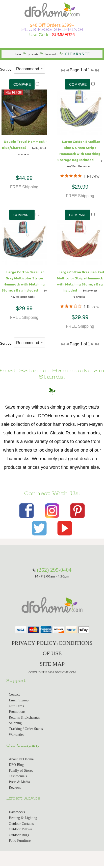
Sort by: (6, 69)
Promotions (17, 712)
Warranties (16, 735)
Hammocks (17, 812)
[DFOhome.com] (51, 9)
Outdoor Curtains (21, 824)
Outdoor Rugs (19, 835)
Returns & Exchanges (24, 717)
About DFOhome (21, 759)
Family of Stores (21, 770)
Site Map (52, 664)
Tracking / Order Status (26, 729)
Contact (14, 694)
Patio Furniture (20, 840)
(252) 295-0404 (54, 570)
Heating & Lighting (23, 818)
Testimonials (18, 776)
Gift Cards (16, 706)
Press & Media (19, 782)
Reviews (15, 787)
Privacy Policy (34, 643)
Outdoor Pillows (20, 829)
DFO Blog (16, 765)
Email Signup (19, 700)
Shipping (15, 723)
